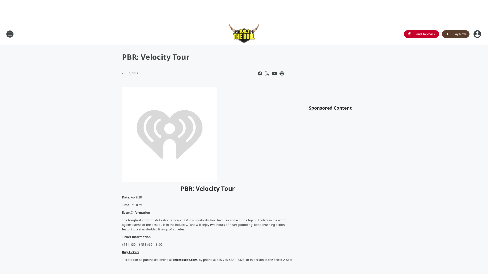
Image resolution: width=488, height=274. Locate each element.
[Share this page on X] (267, 73)
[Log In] (478, 34)
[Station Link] (244, 34)
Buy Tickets (130, 252)
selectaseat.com (185, 260)
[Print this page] (281, 73)
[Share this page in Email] (274, 73)
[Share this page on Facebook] (260, 73)
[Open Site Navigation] (10, 34)
